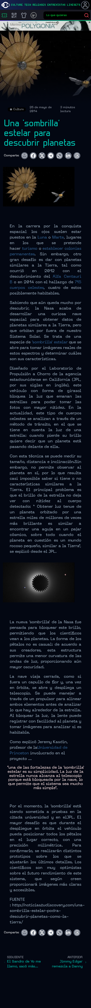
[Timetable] (34, 15)
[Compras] (14, 15)
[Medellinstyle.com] (5, 5)
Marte (58, 238)
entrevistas (56, 5)
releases (39, 5)
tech (27, 5)
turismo (29, 249)
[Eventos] (4, 15)
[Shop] (24, 15)
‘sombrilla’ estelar (50, 342)
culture (17, 5)
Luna (42, 238)
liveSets (73, 5)
